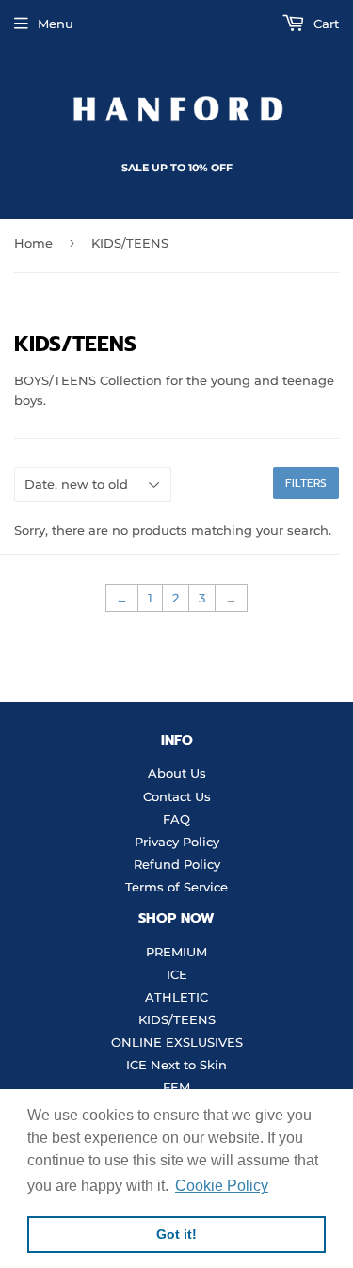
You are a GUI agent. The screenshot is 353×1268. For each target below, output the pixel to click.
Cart (324, 23)
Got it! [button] (176, 1234)
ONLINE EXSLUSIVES (177, 1042)
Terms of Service (176, 886)
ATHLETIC (176, 996)
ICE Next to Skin (176, 1064)
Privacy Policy (177, 841)
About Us (177, 772)
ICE (177, 974)
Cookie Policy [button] (221, 1186)
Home (33, 242)
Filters (306, 482)
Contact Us (177, 796)
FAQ (176, 819)
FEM (176, 1087)
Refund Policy (177, 864)
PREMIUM (176, 951)
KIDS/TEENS (177, 1019)
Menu (55, 23)
